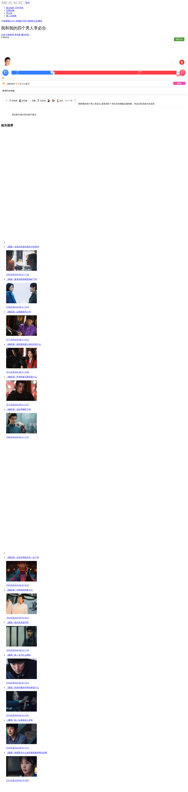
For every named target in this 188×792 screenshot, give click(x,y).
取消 (28, 3)
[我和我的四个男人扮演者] (49, 100)
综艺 (25, 21)
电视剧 (19, 21)
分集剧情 (10, 35)
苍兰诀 (9, 13)
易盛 (33, 101)
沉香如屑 (10, 10)
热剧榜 (30, 21)
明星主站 (179, 39)
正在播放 (38, 21)
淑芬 (61, 101)
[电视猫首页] (8, 21)
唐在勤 (24, 101)
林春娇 (14, 101)
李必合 (42, 101)
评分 (179, 83)
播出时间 (25, 35)
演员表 (17, 35)
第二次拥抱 (11, 16)
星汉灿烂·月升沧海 (14, 8)
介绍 (3, 35)
